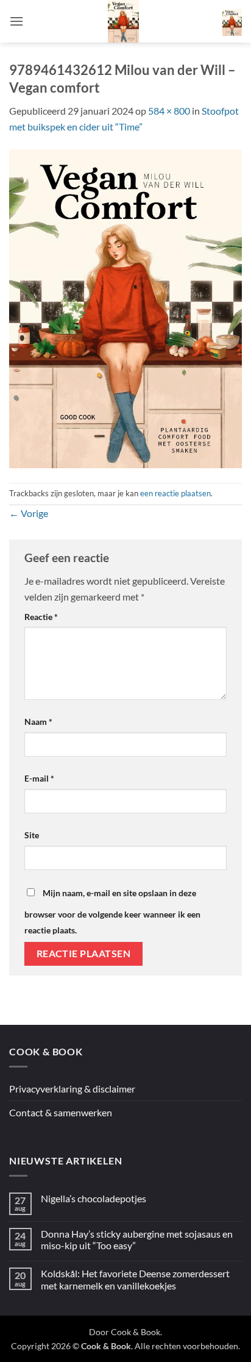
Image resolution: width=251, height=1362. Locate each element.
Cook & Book (135, 1332)
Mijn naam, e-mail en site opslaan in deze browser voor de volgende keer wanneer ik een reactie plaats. (112, 911)
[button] (16, 21)
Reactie (41, 616)
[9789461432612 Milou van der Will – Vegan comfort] (125, 307)
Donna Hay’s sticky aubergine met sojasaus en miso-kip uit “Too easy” (137, 1239)
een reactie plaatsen (175, 493)
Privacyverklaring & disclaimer (72, 1088)
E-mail (39, 778)
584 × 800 (169, 110)
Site (31, 835)
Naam (38, 721)
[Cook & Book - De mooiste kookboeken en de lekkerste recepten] (123, 21)
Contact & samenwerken (60, 1112)
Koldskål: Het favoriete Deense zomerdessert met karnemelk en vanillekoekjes (135, 1279)
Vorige (28, 513)
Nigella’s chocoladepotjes (93, 1198)
